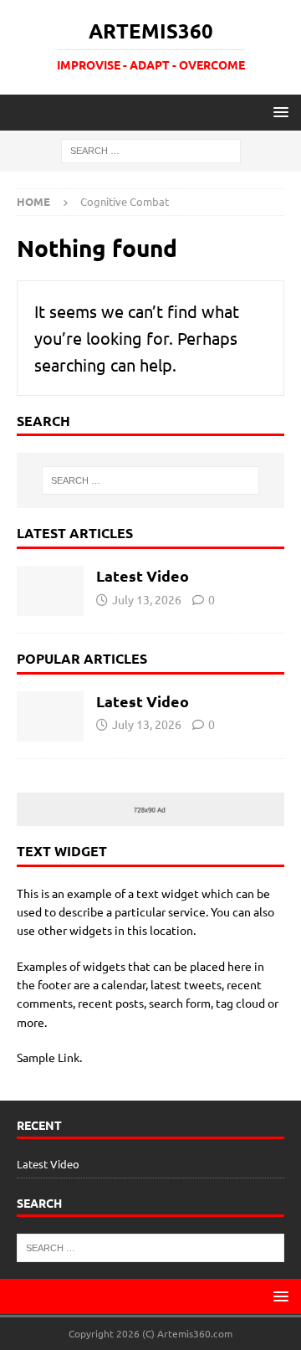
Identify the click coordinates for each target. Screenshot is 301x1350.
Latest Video (142, 575)
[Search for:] (151, 149)
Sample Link (48, 1057)
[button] (278, 112)
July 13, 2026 (146, 599)
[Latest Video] (50, 591)
